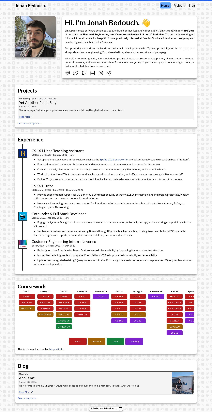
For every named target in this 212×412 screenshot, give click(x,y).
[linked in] (92, 73)
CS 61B (45, 296)
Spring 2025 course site (114, 159)
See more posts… (28, 398)
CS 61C (64, 296)
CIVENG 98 (64, 320)
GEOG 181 (63, 314)
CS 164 (119, 302)
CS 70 (82, 296)
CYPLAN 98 (64, 326)
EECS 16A (45, 302)
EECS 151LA (174, 302)
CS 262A (174, 320)
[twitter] (76, 73)
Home (165, 5)
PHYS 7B (82, 314)
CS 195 (174, 314)
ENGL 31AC (27, 308)
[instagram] (101, 73)
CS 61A (27, 296)
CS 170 (119, 308)
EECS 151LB (174, 308)
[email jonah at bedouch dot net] (109, 73)
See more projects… (29, 123)
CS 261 (193, 296)
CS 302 (137, 314)
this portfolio (55, 349)
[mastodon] (68, 73)
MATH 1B (27, 302)
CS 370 (119, 314)
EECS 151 (174, 296)
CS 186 (82, 308)
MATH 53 (45, 308)
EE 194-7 (193, 308)
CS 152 (137, 296)
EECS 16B (64, 302)
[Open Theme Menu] (120, 408)
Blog (192, 5)
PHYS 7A (63, 308)
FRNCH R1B (45, 314)
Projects (179, 5)
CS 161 (101, 296)
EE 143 (193, 302)
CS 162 (119, 296)
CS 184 (137, 308)
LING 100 (175, 326)
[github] (84, 73)
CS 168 (137, 302)
